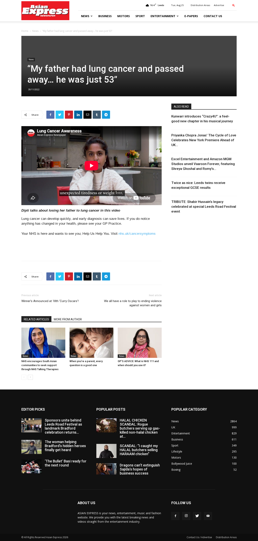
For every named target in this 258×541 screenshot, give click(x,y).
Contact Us (213, 16)
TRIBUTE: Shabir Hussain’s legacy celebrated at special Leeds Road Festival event (203, 206)
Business (105, 16)
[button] (234, 5)
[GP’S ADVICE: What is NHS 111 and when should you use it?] (140, 343)
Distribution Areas (200, 5)
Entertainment (163, 16)
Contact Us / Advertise (199, 537)
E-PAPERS (191, 16)
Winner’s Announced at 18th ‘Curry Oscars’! (50, 301)
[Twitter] (197, 516)
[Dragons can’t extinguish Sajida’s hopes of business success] (106, 469)
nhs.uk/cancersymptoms (137, 234)
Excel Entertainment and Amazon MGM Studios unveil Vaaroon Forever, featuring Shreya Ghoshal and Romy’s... (203, 164)
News (85, 16)
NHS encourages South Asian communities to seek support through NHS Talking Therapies (39, 365)
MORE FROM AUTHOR (68, 319)
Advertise (219, 5)
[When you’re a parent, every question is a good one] (91, 343)
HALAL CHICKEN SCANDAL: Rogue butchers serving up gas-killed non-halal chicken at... (140, 428)
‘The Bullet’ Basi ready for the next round (65, 463)
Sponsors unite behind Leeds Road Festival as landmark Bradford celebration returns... (63, 426)
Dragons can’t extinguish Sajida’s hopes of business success (140, 469)
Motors (123, 16)
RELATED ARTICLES (36, 319)
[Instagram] (186, 516)
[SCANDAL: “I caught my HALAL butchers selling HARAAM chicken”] (106, 451)
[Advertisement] (91, 247)
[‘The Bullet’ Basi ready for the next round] (31, 466)
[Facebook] (175, 516)
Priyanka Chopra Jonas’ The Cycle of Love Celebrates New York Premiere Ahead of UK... (203, 140)
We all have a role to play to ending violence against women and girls (133, 303)
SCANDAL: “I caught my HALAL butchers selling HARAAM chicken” (139, 450)
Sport (140, 16)
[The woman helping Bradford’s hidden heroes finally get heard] (31, 447)
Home (24, 31)
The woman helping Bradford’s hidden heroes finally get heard (65, 446)
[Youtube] (208, 516)
